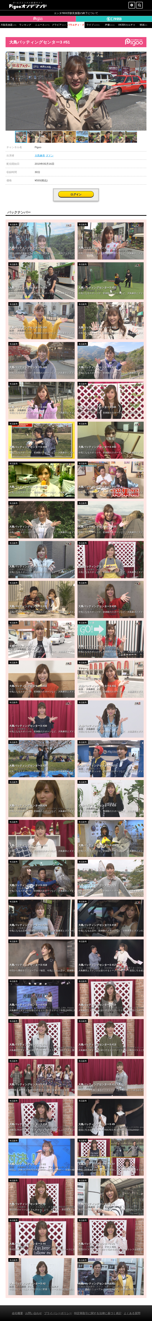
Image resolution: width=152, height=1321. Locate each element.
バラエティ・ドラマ (75, 25)
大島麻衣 (40, 155)
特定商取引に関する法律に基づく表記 (97, 1313)
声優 (110, 25)
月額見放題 (8, 25)
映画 (143, 25)
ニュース (42, 25)
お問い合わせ (33, 1313)
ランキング (25, 25)
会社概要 (17, 1313)
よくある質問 (132, 1313)
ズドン (50, 155)
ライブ (93, 25)
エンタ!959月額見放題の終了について (76, 13)
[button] (143, 55)
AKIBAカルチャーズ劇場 (126, 25)
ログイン (76, 194)
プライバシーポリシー (58, 1313)
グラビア (59, 25)
